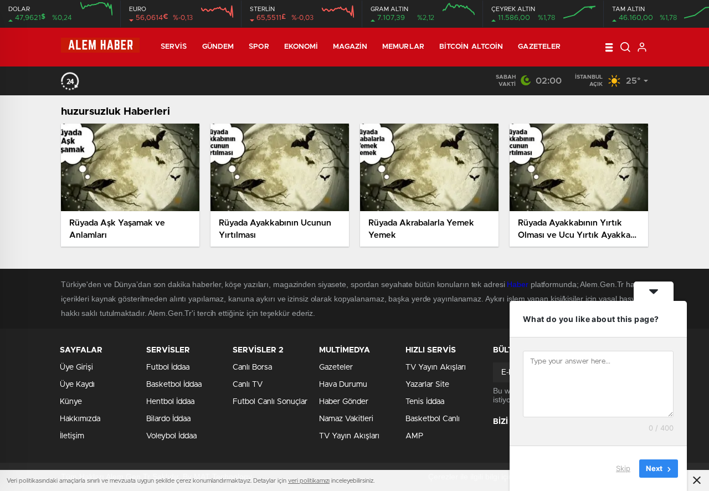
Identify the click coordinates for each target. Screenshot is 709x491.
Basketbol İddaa (174, 384)
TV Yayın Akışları (349, 436)
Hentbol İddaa (170, 402)
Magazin (350, 46)
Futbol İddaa (167, 367)
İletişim (72, 436)
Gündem (218, 46)
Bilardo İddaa (168, 419)
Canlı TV (248, 384)
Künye (71, 402)
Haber (517, 284)
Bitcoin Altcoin (471, 46)
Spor (259, 46)
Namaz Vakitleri (346, 419)
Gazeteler (539, 46)
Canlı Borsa (252, 367)
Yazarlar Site (427, 384)
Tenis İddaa (424, 402)
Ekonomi (301, 46)
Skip (623, 468)
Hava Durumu (343, 384)
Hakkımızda (80, 419)
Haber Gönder (343, 402)
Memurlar (403, 46)
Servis (174, 46)
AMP (414, 436)
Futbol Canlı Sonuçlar (270, 402)
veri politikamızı (309, 481)
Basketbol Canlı (432, 419)
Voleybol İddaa (171, 436)
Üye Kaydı (77, 384)
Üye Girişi (76, 367)
